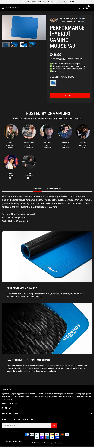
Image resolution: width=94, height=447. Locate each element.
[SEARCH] (79, 7)
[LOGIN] (83, 7)
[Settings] (90, 7)
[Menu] (3, 7)
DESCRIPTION (37, 189)
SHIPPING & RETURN (54, 189)
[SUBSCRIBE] (54, 425)
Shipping (62, 59)
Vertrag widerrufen (14, 441)
